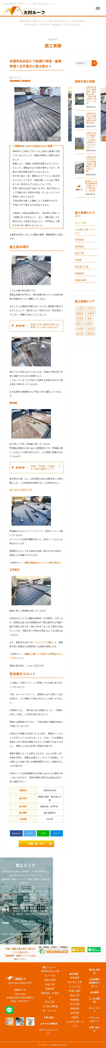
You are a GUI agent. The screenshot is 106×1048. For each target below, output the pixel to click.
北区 (89, 318)
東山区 (80, 334)
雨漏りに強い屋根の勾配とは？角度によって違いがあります (45, 325)
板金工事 (79, 253)
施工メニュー (49, 967)
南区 (79, 323)
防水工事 (50, 1002)
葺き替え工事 (15, 81)
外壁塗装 (79, 240)
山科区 (80, 328)
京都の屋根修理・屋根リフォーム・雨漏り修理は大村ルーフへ (29, 4)
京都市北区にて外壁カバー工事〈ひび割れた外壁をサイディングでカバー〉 (91, 140)
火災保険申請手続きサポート (94, 982)
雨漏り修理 (26, 81)
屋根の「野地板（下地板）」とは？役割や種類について (45, 467)
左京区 (90, 328)
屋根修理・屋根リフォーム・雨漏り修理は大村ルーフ (47, 21)
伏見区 (80, 318)
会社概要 (94, 992)
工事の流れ (48, 1017)
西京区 (90, 334)
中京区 (90, 308)
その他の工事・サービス (85, 231)
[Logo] (24, 11)
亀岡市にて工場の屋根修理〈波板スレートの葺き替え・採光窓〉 (91, 186)
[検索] (94, 63)
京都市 (90, 313)
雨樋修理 (79, 273)
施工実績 (79, 21)
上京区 (80, 308)
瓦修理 (78, 260)
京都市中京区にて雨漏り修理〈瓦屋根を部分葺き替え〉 (91, 118)
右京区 (88, 323)
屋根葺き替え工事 (50, 971)
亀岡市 (80, 313)
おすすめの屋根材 (48, 1023)
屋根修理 (79, 246)
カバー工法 (80, 223)
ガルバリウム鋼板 (43, 642)
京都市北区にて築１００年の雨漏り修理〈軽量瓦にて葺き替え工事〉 (91, 164)
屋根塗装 (74, 1008)
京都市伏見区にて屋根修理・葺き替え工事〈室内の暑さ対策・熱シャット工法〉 (91, 95)
